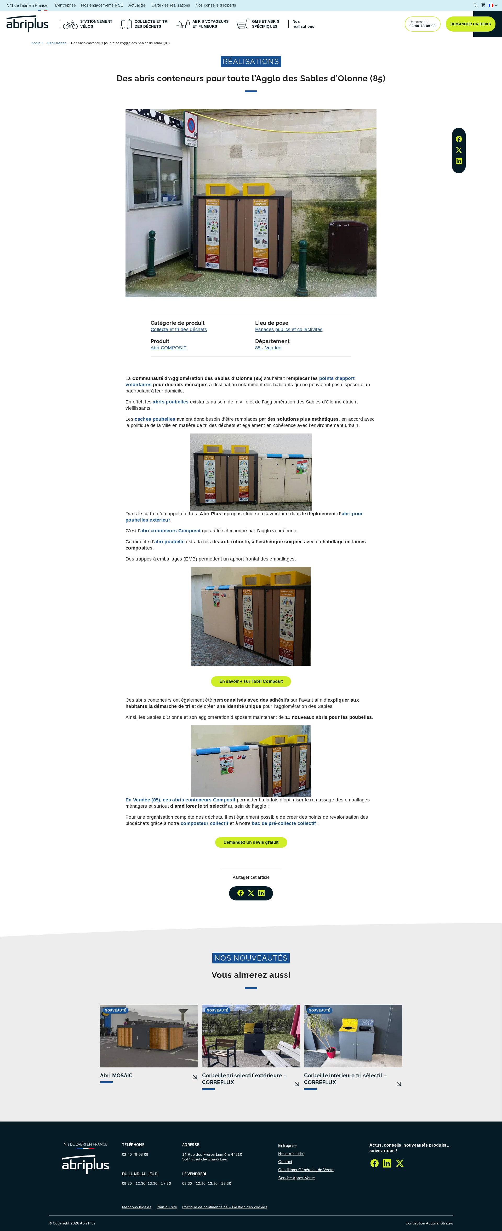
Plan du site (167, 1207)
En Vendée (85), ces (180, 799)
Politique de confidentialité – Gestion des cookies (224, 1207)
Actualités (137, 5)
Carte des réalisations (170, 5)
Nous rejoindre (291, 1153)
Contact (285, 1161)
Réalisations (56, 43)
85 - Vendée (268, 347)
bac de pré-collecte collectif (284, 823)
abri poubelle (169, 541)
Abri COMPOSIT (168, 347)
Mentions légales (136, 1207)
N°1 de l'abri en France (27, 5)
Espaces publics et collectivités (288, 329)
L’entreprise (65, 5)
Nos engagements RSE (102, 5)
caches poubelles (155, 419)
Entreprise (287, 1145)
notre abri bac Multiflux (308, 43)
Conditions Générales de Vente (305, 1170)
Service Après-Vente (296, 1178)
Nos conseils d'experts (216, 5)
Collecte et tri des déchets (179, 329)
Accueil (36, 43)
